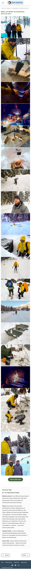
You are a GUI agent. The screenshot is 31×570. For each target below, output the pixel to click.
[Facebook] (15, 565)
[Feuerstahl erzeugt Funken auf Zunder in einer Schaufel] (15, 93)
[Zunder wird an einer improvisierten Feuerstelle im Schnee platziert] (15, 399)
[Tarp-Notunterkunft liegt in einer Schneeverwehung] (15, 333)
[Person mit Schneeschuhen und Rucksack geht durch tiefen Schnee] (15, 268)
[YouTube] (12, 565)
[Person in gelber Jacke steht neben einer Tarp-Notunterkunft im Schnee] (15, 246)
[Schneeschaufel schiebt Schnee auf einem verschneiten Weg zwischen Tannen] (15, 311)
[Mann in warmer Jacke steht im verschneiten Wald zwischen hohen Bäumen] (15, 202)
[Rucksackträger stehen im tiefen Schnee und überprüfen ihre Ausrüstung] (15, 289)
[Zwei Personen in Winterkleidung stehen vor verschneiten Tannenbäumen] (15, 443)
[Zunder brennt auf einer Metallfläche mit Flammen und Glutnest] (15, 377)
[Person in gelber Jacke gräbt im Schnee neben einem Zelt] (15, 224)
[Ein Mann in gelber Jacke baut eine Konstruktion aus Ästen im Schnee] (15, 49)
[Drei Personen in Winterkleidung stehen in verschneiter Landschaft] (15, 27)
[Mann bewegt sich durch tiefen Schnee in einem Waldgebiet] (15, 180)
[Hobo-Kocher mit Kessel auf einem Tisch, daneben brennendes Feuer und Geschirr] (15, 114)
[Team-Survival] (15, 2)
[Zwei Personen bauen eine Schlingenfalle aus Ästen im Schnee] (15, 421)
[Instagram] (18, 565)
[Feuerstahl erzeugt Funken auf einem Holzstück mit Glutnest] (15, 71)
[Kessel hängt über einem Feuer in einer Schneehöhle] (15, 158)
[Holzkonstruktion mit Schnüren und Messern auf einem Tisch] (15, 136)
